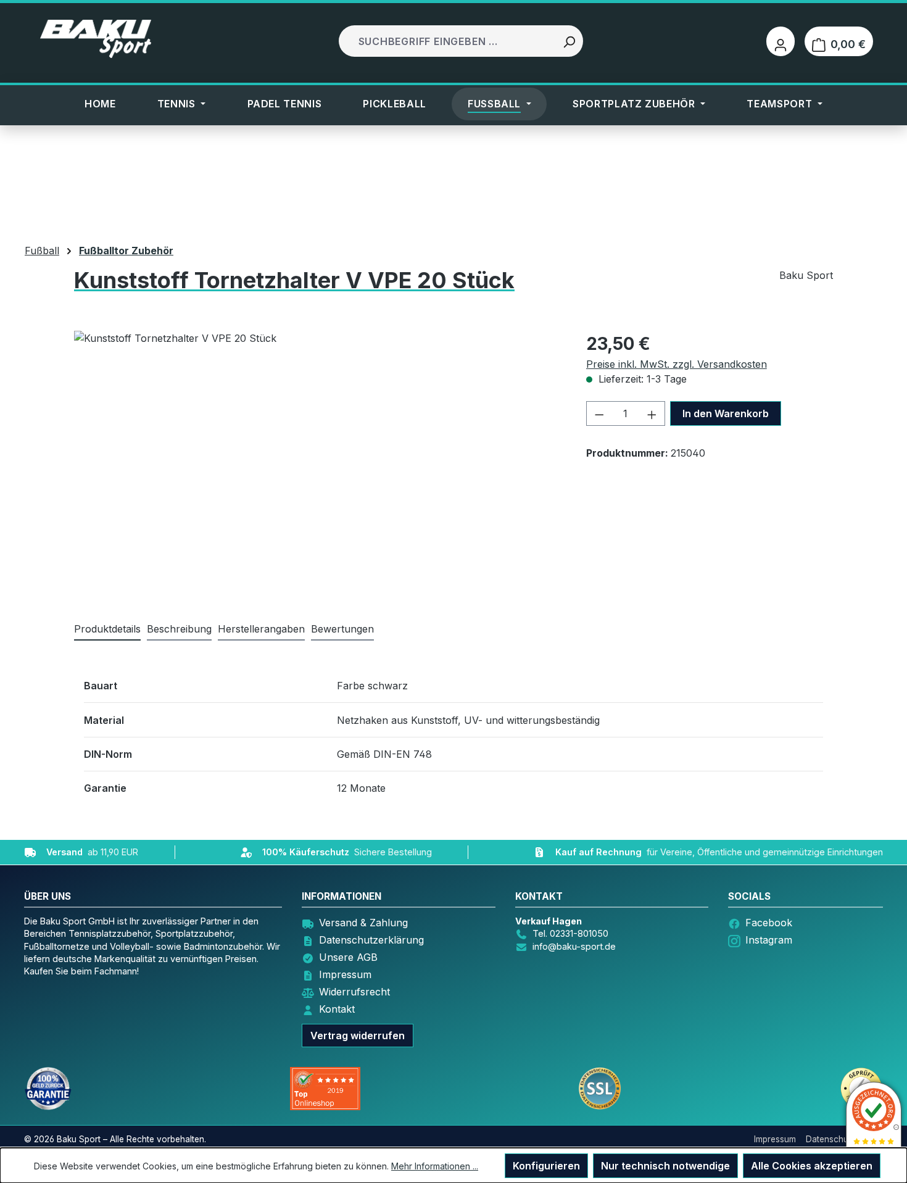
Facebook (768, 922)
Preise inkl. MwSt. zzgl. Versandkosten (676, 364)
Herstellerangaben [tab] (261, 629)
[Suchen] (569, 41)
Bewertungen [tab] (342, 629)
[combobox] (448, 41)
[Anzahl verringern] (599, 413)
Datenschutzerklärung (371, 940)
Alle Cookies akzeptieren (811, 1166)
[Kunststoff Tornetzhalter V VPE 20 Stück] (290, 463)
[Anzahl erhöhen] (652, 413)
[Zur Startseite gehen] (95, 39)
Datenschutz (831, 1139)
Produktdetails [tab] (107, 629)
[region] (290, 463)
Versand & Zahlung (363, 922)
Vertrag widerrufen (357, 1035)
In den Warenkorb (725, 413)
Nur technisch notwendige (665, 1166)
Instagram (768, 940)
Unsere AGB (348, 957)
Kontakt (337, 1009)
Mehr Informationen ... (434, 1166)
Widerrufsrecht (354, 992)
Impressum (345, 974)
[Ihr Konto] (780, 41)
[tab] (179, 629)
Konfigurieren (546, 1166)
